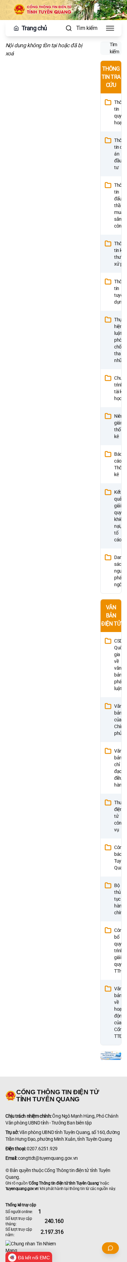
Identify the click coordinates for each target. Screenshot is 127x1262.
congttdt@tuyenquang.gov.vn (48, 1158)
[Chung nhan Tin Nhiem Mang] (63, 1247)
